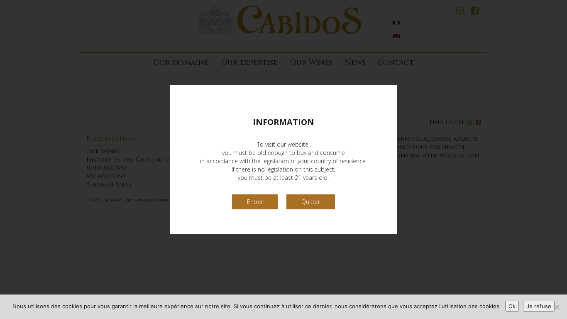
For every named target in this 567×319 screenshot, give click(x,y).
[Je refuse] (556, 307)
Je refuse (538, 306)
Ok (512, 306)
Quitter (310, 202)
